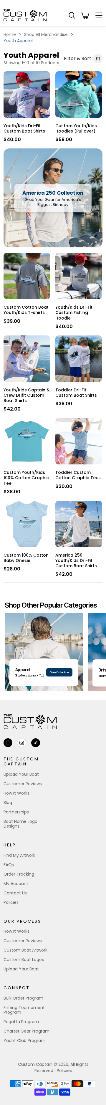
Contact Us (15, 893)
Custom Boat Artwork (25, 950)
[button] (72, 15)
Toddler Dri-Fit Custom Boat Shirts (76, 392)
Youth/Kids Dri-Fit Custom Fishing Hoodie (73, 313)
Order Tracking (19, 874)
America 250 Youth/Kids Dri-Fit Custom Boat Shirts (76, 560)
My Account (16, 883)
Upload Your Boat (21, 774)
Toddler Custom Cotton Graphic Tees (78, 475)
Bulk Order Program (23, 998)
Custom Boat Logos (24, 959)
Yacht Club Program (24, 1040)
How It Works (16, 793)
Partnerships (16, 812)
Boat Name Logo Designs (20, 823)
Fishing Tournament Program (24, 1010)
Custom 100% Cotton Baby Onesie (26, 557)
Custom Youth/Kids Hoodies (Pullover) (76, 128)
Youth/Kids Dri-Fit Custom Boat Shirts (24, 128)
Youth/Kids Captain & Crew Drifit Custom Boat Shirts (27, 395)
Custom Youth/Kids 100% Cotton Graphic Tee (26, 478)
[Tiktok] (35, 742)
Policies (11, 902)
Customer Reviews (23, 784)
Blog (8, 802)
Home (10, 34)
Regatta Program (21, 1022)
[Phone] (8, 742)
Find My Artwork (19, 855)
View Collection (59, 672)
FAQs (9, 865)
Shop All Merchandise (46, 34)
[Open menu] (97, 15)
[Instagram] (21, 742)
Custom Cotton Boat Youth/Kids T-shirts (26, 310)
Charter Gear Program (26, 1031)
